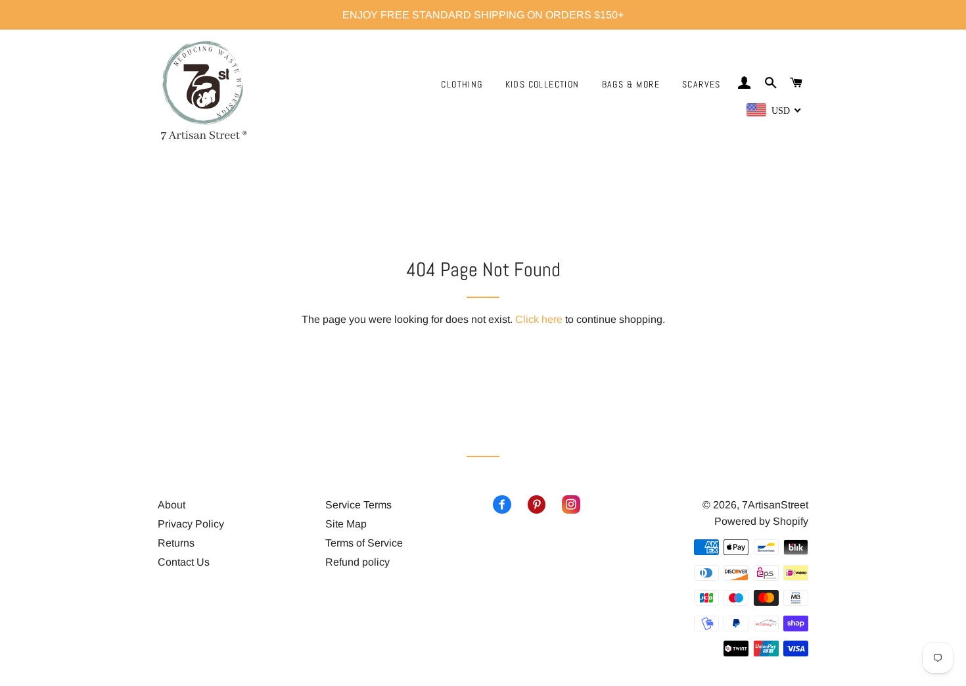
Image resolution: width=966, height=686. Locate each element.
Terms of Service (364, 543)
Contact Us (184, 562)
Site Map (346, 523)
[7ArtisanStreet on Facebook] (502, 504)
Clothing (461, 84)
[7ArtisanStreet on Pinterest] (528, 504)
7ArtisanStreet (775, 504)
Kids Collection (542, 84)
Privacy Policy (191, 523)
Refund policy (357, 562)
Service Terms (358, 504)
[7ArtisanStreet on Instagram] (562, 504)
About (171, 504)
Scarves (701, 84)
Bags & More (631, 84)
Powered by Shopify (761, 521)
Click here (539, 319)
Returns (176, 543)
